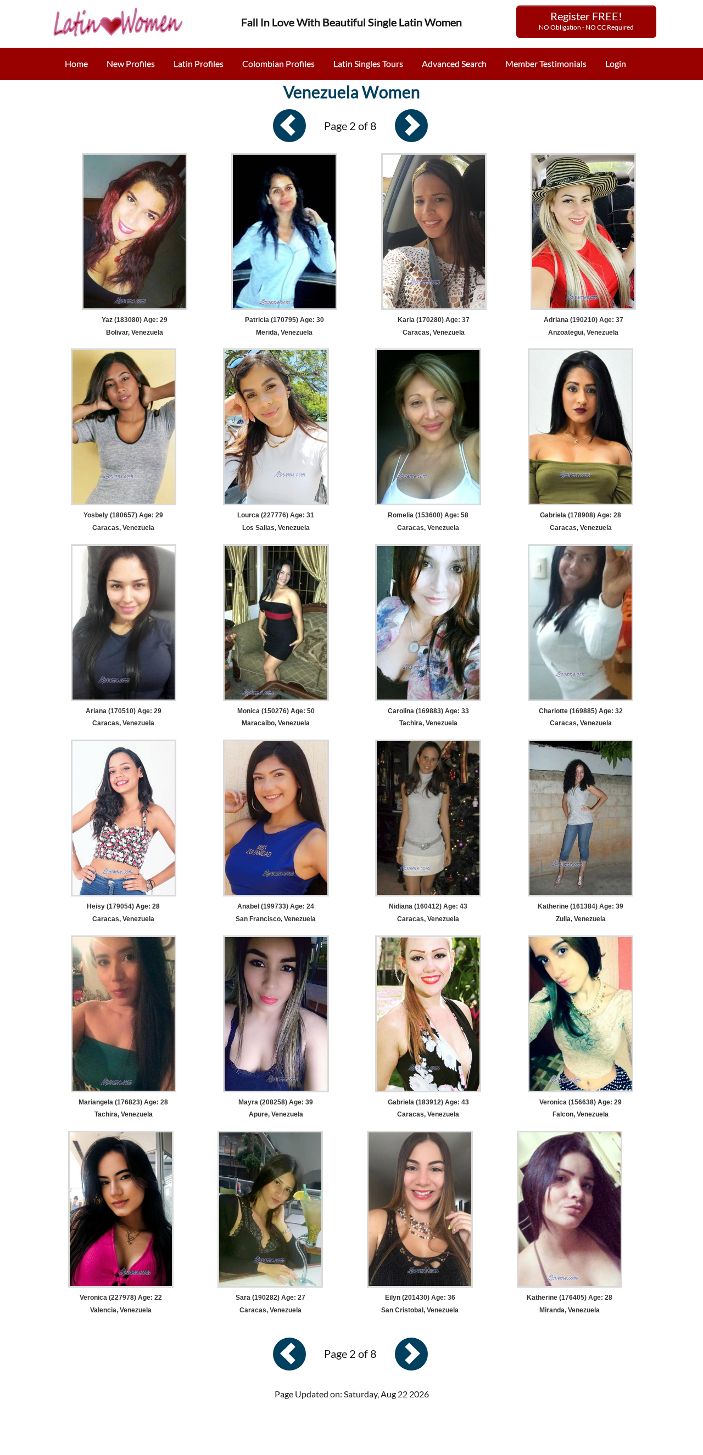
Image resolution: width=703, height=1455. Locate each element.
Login (615, 63)
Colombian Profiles (278, 63)
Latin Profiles (199, 63)
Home (76, 63)
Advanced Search (454, 63)
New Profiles (131, 63)
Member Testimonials (546, 63)
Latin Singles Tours (368, 63)
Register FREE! (586, 20)
